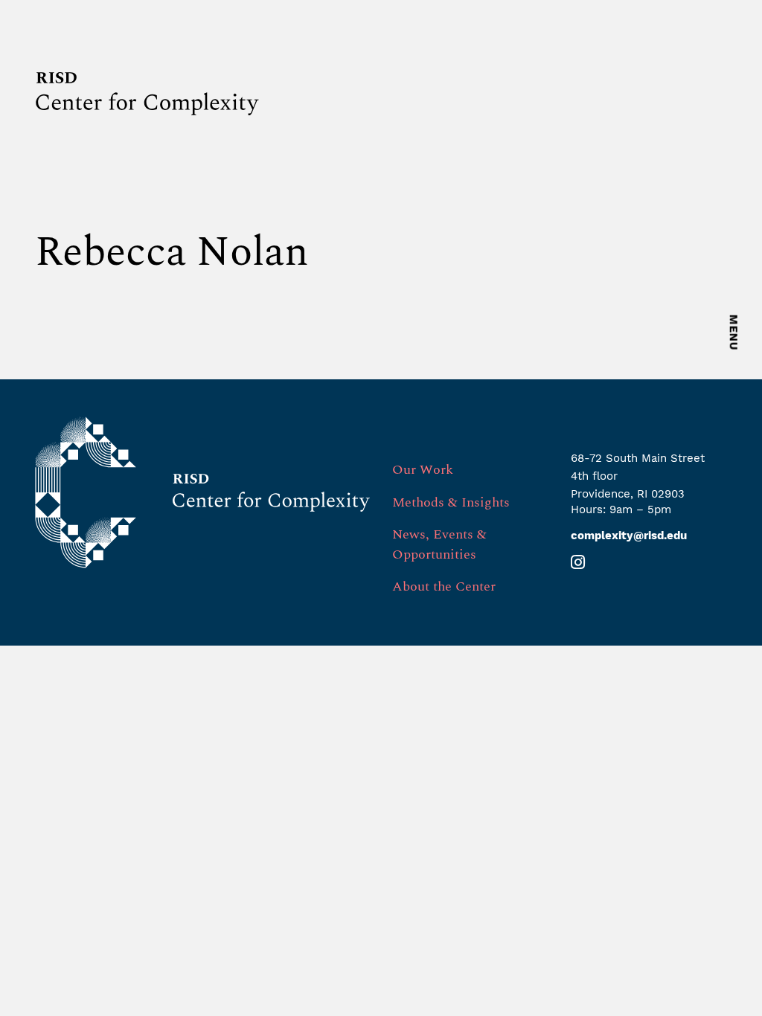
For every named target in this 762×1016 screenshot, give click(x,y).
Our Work (422, 470)
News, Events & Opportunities (439, 544)
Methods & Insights (451, 502)
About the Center (444, 586)
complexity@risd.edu (629, 535)
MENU (733, 333)
